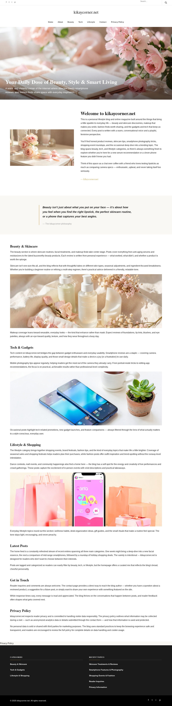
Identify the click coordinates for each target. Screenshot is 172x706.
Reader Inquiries (96, 681)
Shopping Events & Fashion (102, 676)
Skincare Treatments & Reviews (103, 664)
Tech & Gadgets (17, 670)
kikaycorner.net (86, 12)
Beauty (71, 22)
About (60, 22)
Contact (103, 22)
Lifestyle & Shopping (19, 676)
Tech (80, 22)
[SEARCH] (164, 2)
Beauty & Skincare (18, 664)
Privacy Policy (117, 22)
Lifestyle (91, 22)
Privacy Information (98, 687)
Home (50, 22)
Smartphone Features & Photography (106, 670)
